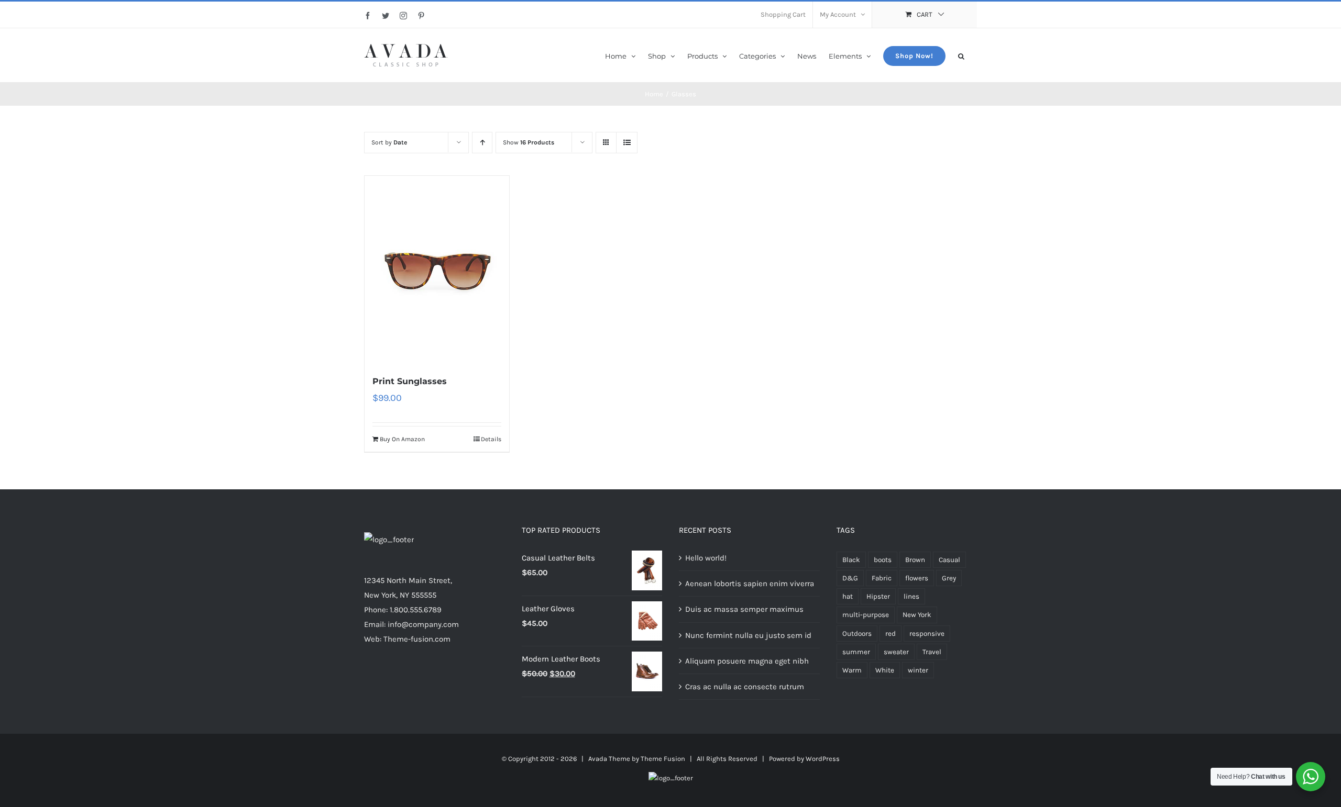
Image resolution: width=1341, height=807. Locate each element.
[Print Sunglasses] (437, 269)
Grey (949, 578)
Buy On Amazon (402, 439)
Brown (915, 560)
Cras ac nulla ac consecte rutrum (744, 686)
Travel (931, 652)
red (890, 633)
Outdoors (857, 633)
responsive (926, 633)
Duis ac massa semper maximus (744, 609)
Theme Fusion (663, 759)
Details (491, 439)
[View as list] (627, 142)
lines (911, 596)
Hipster (878, 596)
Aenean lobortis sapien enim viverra (749, 583)
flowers (916, 578)
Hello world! (706, 558)
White (884, 670)
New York (917, 615)
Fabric (882, 578)
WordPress (823, 759)
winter (918, 670)
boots (883, 560)
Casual (949, 560)
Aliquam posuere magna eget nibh (747, 661)
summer (856, 652)
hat (847, 596)
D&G (850, 578)
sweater (896, 652)
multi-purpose (865, 615)
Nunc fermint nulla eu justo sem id (748, 635)
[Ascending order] (482, 142)
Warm (852, 670)
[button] (961, 55)
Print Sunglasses (409, 381)
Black (851, 560)
